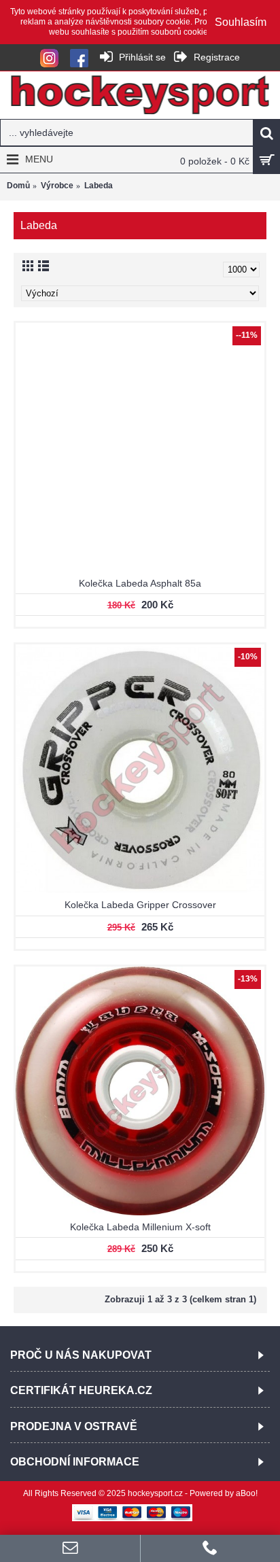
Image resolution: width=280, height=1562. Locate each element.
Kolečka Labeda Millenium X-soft (140, 1226)
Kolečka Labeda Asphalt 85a (140, 583)
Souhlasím (240, 22)
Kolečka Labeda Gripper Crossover (140, 904)
